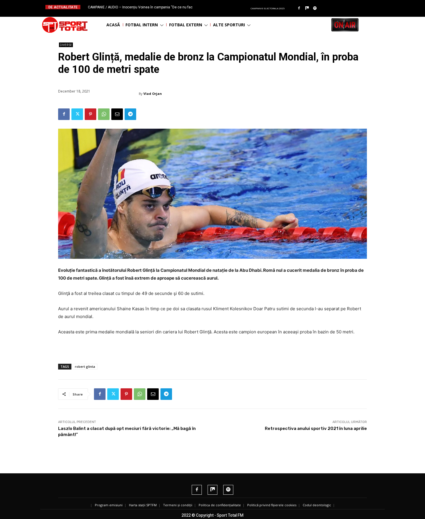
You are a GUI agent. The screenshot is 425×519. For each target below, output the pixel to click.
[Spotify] (315, 8)
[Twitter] (77, 114)
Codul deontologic (317, 505)
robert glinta (85, 366)
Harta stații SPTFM (143, 505)
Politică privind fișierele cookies (271, 505)
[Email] (117, 114)
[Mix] (307, 8)
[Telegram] (130, 114)
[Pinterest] (90, 114)
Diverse (66, 45)
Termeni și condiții (177, 505)
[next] (226, 7)
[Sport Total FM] (64, 25)
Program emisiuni (109, 505)
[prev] (217, 7)
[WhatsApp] (104, 114)
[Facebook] (299, 8)
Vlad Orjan (152, 93)
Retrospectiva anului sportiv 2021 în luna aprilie (316, 428)
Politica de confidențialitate (220, 505)
